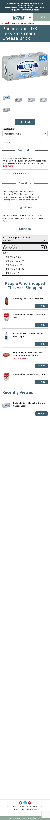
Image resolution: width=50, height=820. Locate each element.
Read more (7, 166)
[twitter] (25, 803)
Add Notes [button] (7, 142)
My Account (12, 806)
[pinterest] (29, 803)
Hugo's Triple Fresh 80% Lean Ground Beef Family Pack (28, 354)
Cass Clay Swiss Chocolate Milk (28, 298)
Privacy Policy (19, 809)
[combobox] (25, 133)
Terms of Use (32, 809)
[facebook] (20, 803)
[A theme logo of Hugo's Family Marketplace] (19, 16)
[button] (6, 97)
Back (6, 23)
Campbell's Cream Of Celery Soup (29, 374)
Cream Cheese (27, 23)
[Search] (30, 15)
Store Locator (25, 806)
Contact (36, 806)
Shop (14, 23)
